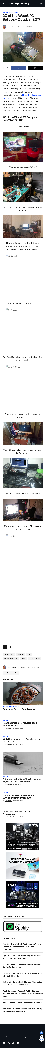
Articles (5, 12)
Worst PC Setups (14, 12)
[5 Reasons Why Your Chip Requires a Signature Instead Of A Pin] (23, 763)
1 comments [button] (12, 673)
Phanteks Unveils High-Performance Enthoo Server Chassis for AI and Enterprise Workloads (22, 947)
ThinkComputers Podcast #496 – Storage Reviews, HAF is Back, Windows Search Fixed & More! (23, 993)
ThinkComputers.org (17, 3)
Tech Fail (23, 658)
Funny (29, 654)
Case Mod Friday (14, 706)
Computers (20, 654)
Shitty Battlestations (10, 658)
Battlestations (8, 654)
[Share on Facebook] (18, 68)
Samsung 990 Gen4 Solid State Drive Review (22, 1002)
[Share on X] (35, 68)
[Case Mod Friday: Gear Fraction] (23, 693)
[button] (4, 3)
